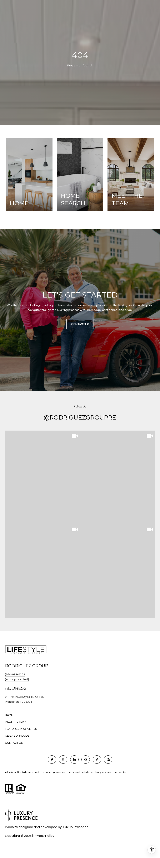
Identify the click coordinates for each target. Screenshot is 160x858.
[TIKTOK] (97, 759)
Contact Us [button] (80, 324)
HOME (9, 715)
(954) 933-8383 (15, 674)
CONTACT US (14, 742)
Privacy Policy (44, 835)
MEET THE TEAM (15, 721)
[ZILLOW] (108, 759)
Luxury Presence (76, 827)
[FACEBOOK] (52, 759)
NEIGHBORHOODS (17, 735)
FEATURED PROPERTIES (21, 728)
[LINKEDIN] (74, 759)
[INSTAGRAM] (63, 759)
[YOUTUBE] (85, 759)
